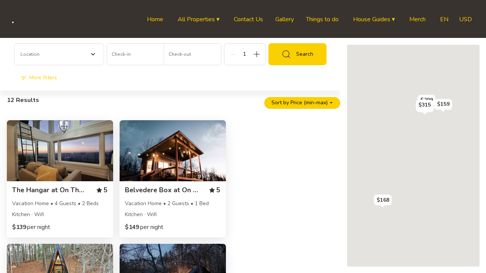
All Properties (198, 20)
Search (304, 54)
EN (444, 19)
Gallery (284, 19)
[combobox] (59, 54)
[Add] (256, 54)
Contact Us (248, 19)
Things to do (322, 19)
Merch (417, 19)
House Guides (374, 20)
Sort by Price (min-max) (299, 102)
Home (155, 19)
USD (465, 19)
